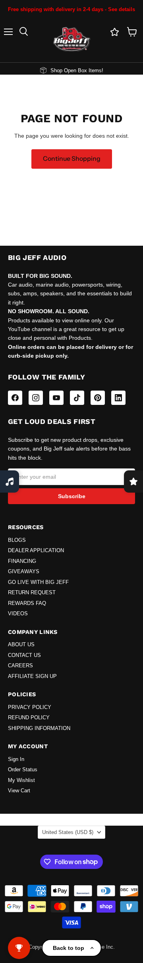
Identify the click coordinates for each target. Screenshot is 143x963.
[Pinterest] (98, 398)
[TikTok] (77, 398)
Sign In (16, 759)
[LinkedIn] (118, 398)
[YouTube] (56, 398)
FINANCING (22, 561)
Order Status (22, 769)
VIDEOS (18, 613)
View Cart (19, 791)
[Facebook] (15, 398)
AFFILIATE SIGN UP (32, 676)
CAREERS (20, 665)
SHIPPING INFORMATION (39, 728)
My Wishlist (21, 780)
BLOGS (17, 540)
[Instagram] (36, 398)
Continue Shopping (71, 158)
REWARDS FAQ (27, 603)
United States (67, 832)
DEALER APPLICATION (36, 550)
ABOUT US (21, 644)
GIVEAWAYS (23, 571)
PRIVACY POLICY (29, 707)
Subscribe (71, 496)
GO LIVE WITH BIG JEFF (38, 582)
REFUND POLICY (29, 717)
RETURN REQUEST (32, 592)
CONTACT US (24, 655)
